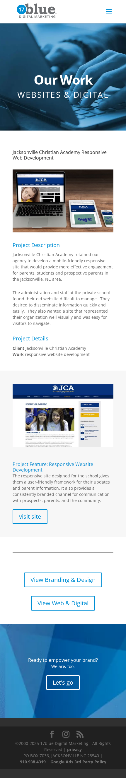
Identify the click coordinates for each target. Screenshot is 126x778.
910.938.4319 (33, 762)
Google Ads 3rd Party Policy (78, 762)
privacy (74, 749)
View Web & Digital (63, 603)
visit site (30, 516)
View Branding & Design (63, 580)
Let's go (63, 682)
